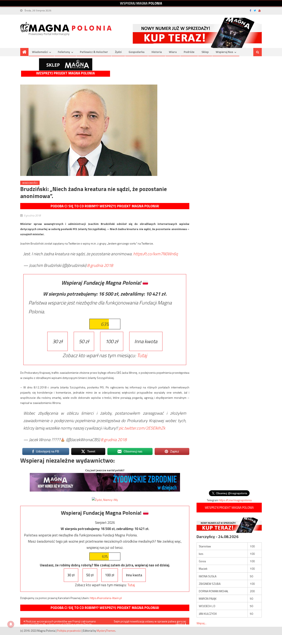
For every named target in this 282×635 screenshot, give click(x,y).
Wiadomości (40, 52)
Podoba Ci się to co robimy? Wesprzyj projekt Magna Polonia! (105, 206)
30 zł (57, 341)
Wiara (173, 52)
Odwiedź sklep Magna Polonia (65, 64)
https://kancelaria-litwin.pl (106, 598)
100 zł (111, 341)
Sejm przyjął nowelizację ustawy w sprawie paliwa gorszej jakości (150, 621)
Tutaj (142, 355)
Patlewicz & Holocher (94, 52)
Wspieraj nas (224, 52)
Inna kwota (145, 341)
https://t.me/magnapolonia (235, 500)
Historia (157, 52)
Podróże (189, 52)
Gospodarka (137, 52)
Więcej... (201, 623)
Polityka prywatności (69, 631)
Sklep (205, 52)
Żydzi (118, 52)
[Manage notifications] (10, 624)
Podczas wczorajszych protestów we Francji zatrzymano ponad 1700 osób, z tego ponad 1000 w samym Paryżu (60, 621)
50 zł (84, 341)
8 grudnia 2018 (100, 265)
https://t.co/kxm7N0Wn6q (155, 254)
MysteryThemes (106, 631)
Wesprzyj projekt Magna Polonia (65, 73)
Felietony (64, 52)
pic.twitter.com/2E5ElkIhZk (142, 428)
